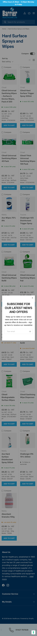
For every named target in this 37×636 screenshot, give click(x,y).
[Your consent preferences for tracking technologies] (33, 632)
